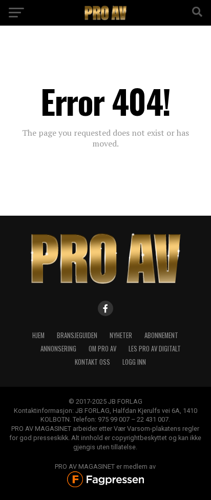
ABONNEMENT (161, 335)
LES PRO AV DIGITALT (155, 348)
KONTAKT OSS (92, 362)
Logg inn (134, 362)
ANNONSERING (58, 348)
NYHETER (121, 335)
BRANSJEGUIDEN (77, 335)
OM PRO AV (102, 348)
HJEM (38, 335)
